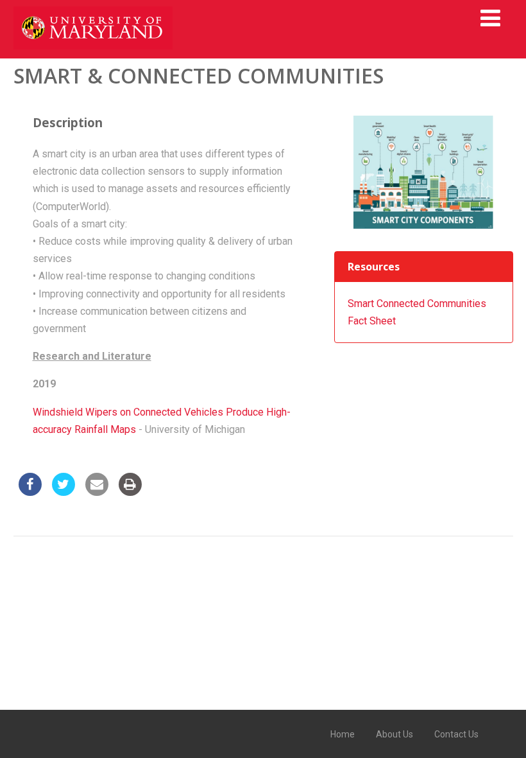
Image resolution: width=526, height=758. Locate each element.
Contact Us (456, 734)
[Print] (130, 492)
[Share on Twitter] (63, 492)
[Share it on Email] (96, 492)
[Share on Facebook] (30, 492)
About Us (394, 734)
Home (342, 734)
